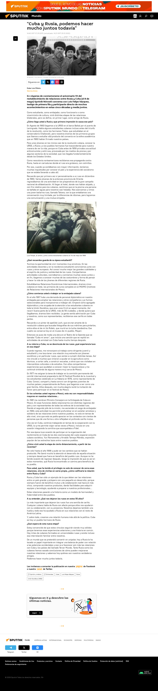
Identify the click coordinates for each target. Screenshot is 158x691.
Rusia (78, 574)
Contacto (58, 661)
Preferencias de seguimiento (15, 664)
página (79, 566)
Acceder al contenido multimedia (53, 77)
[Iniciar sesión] (140, 16)
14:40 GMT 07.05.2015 (35, 33)
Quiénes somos (11, 661)
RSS (127, 661)
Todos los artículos (32, 91)
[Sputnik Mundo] (18, 19)
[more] (15, 38)
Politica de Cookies (90, 661)
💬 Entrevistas (48, 574)
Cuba (57, 574)
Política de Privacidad (73, 661)
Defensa (78, 640)
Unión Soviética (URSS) (35, 579)
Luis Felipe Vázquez (68, 574)
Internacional (55, 640)
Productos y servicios (45, 661)
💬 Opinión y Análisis (34, 574)
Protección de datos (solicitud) (111, 661)
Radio (98, 640)
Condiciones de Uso (26, 661)
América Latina (40, 640)
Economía (68, 640)
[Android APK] (145, 672)
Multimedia (88, 640)
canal (39, 569)
